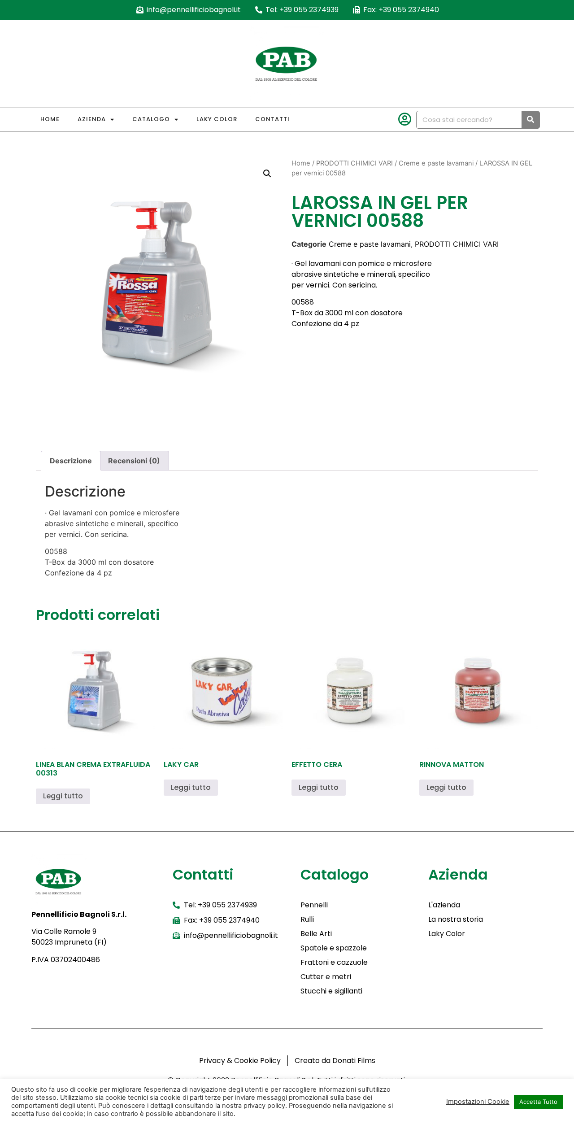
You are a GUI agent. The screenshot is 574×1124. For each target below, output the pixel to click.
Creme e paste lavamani (436, 163)
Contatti (272, 119)
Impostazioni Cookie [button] (477, 1102)
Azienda (92, 119)
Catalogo (151, 119)
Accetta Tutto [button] (538, 1101)
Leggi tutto (63, 796)
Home (50, 119)
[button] (267, 174)
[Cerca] (530, 119)
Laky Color (216, 119)
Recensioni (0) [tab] (134, 460)
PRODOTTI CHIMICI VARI (354, 163)
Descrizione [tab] (71, 460)
